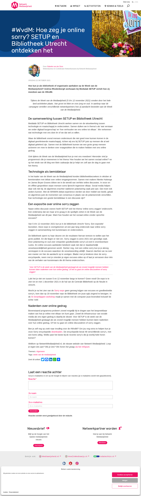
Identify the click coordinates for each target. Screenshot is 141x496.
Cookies (5, 492)
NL (133, 2)
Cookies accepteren (125, 475)
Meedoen (102, 442)
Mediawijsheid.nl (50, 456)
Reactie (32, 379)
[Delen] (59, 360)
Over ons (126, 2)
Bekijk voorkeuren (125, 486)
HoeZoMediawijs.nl (77, 456)
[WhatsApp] (55, 360)
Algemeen (40, 351)
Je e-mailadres (35, 402)
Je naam (32, 393)
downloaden (56, 332)
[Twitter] (43, 360)
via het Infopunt (82, 347)
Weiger (125, 480)
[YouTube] (70, 463)
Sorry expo (59, 290)
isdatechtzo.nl (107, 456)
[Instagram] (77, 463)
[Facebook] (47, 360)
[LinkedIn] (51, 360)
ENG (136, 2)
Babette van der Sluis (55, 66)
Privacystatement (13, 492)
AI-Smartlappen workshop (43, 297)
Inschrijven (39, 445)
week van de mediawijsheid (44, 355)
